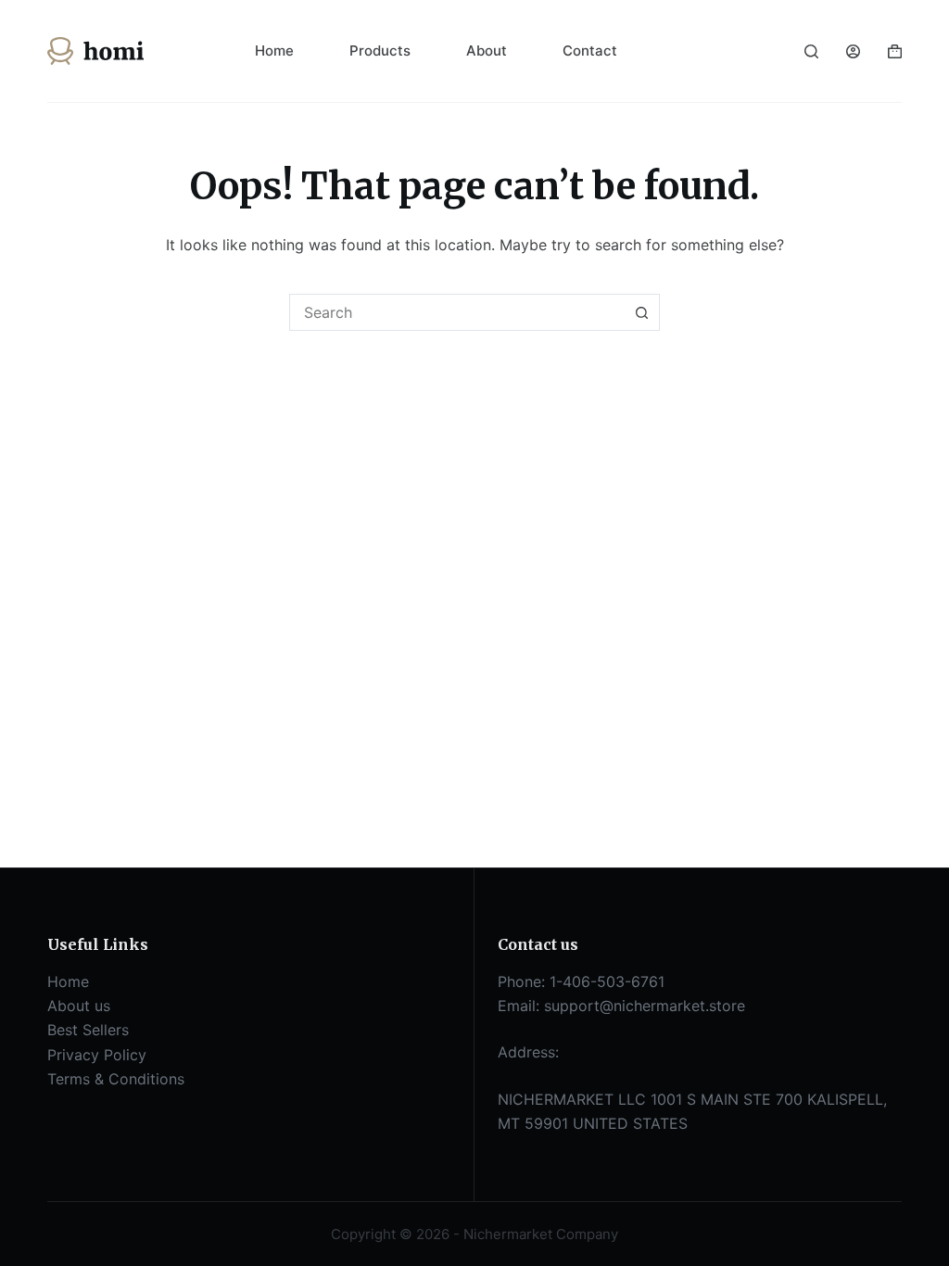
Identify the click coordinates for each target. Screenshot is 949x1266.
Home (274, 50)
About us (78, 1005)
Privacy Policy (96, 1054)
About (486, 50)
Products (380, 50)
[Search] (811, 51)
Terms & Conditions (115, 1079)
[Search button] (641, 312)
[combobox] (457, 312)
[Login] (853, 51)
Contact (590, 50)
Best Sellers (88, 1029)
